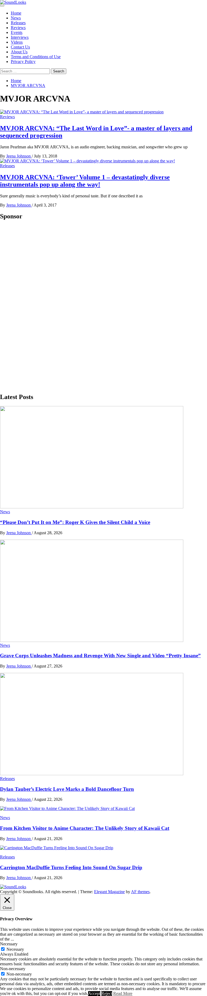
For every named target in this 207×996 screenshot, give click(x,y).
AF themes (140, 891)
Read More (122, 993)
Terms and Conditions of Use (36, 56)
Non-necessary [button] (12, 968)
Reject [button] (106, 993)
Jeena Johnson (19, 156)
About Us (19, 52)
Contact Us (20, 47)
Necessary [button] (9, 944)
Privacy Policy (23, 61)
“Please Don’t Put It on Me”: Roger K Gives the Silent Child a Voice (75, 522)
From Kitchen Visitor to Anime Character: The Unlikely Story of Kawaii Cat (84, 828)
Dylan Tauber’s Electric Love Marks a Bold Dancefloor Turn (67, 789)
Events (16, 32)
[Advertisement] (40, 306)
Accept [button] (94, 993)
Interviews (20, 37)
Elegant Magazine (109, 891)
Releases (18, 22)
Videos (17, 42)
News (16, 18)
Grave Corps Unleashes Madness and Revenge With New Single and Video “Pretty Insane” (100, 655)
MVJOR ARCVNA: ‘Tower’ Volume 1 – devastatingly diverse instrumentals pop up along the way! (85, 181)
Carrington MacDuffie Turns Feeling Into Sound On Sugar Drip (71, 867)
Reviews (18, 27)
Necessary (15, 949)
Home (16, 13)
